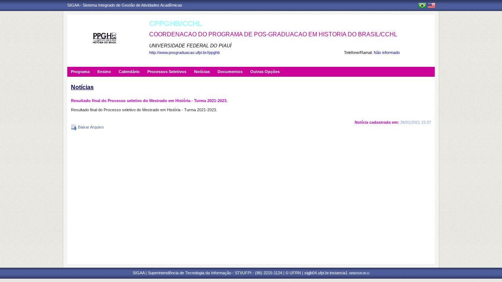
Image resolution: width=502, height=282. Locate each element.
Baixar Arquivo (90, 127)
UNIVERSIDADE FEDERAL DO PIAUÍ (190, 45)
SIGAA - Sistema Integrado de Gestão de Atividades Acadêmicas (124, 5)
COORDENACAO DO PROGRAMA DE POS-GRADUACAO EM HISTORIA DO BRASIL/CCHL (273, 34)
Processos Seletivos (166, 71)
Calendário (129, 71)
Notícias (202, 71)
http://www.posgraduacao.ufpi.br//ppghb (184, 52)
